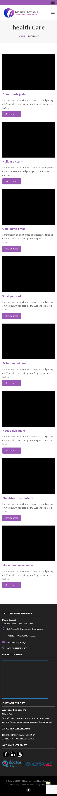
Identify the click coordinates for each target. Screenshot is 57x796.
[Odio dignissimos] (28, 207)
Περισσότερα (11, 114)
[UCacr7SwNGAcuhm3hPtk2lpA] (20, 754)
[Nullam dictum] (28, 140)
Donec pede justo (14, 94)
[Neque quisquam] (28, 409)
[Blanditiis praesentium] (28, 476)
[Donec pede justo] (28, 72)
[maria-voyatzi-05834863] (13, 754)
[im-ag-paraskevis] (6, 754)
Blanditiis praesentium (17, 498)
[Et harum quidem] (28, 341)
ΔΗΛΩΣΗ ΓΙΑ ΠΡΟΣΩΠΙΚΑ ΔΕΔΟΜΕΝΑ (19, 738)
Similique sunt (11, 296)
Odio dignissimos (13, 229)
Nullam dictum (12, 161)
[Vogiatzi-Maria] (27, 764)
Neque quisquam (13, 430)
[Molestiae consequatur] (28, 543)
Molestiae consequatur (18, 565)
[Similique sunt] (28, 274)
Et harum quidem (14, 363)
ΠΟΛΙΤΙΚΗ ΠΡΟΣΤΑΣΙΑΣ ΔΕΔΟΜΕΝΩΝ (18, 735)
